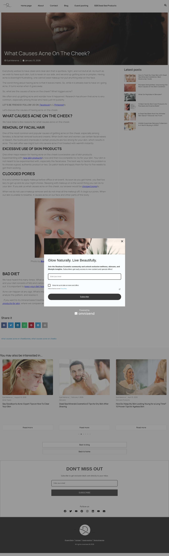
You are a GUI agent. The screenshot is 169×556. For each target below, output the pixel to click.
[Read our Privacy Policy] (119, 289)
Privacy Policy (64, 288)
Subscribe (84, 297)
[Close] (122, 241)
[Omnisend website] (84, 312)
